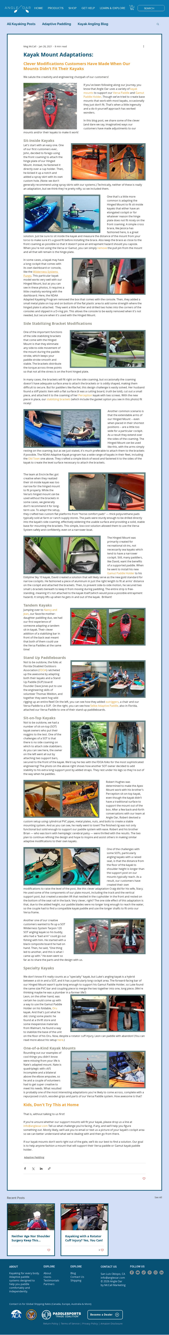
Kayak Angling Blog (93, 24)
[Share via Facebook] (25, 1168)
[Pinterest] (150, 1272)
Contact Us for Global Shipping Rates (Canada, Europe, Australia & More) (50, 1304)
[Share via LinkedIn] (41, 1168)
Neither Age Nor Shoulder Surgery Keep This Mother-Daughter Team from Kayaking (31, 1238)
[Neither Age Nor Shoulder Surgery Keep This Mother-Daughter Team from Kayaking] (31, 1217)
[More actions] (144, 46)
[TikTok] (144, 1272)
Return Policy (50, 1323)
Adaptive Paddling (56, 24)
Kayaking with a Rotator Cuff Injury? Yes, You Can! (84, 1238)
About (47, 1273)
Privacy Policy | (91, 1323)
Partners (49, 1284)
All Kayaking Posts (21, 24)
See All (158, 1197)
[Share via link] (49, 1168)
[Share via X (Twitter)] (33, 1168)
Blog (73, 1273)
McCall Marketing (115, 1285)
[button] (132, 7)
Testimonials (51, 1280)
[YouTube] (138, 1272)
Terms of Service (70, 1323)
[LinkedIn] (161, 1272)
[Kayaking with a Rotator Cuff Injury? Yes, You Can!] (84, 1217)
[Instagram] (155, 1272)
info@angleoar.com (113, 1277)
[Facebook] (132, 1272)
